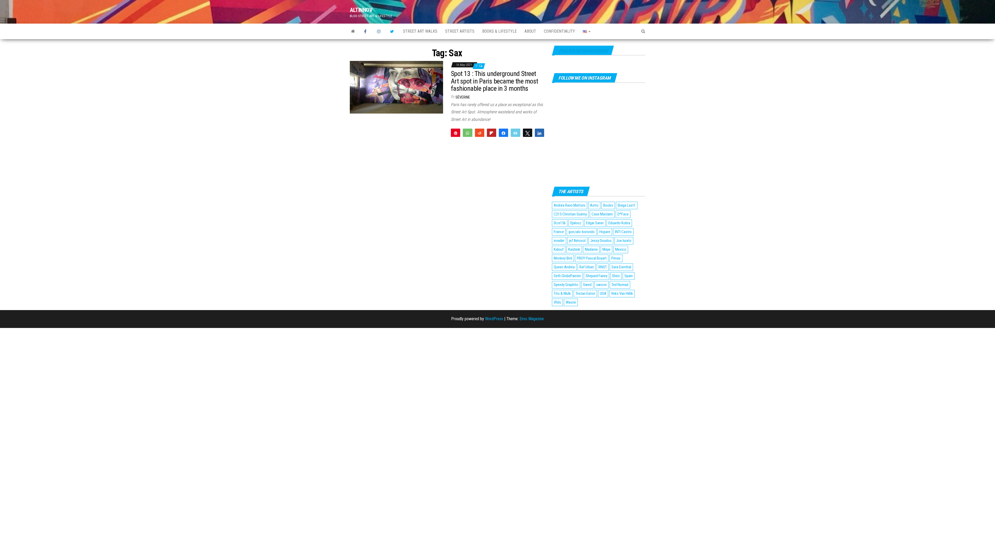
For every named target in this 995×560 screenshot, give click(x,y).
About (530, 31)
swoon (601, 284)
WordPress (494, 318)
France (559, 231)
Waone (571, 302)
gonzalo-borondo (581, 231)
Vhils (557, 302)
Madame (591, 249)
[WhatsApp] (467, 133)
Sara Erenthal (621, 267)
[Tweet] (527, 133)
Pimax (616, 258)
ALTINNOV (361, 10)
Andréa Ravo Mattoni (569, 205)
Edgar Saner (595, 223)
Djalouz (575, 223)
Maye (606, 249)
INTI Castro (623, 231)
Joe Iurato (623, 240)
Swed (587, 284)
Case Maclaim (602, 214)
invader (559, 240)
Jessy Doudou (601, 240)
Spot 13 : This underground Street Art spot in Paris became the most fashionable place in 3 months (494, 81)
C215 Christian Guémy (570, 214)
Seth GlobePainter (567, 276)
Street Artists (459, 31)
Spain (628, 276)
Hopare (604, 231)
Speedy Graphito (566, 284)
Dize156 (560, 223)
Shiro (616, 276)
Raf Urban (586, 267)
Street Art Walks (420, 31)
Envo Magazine (532, 318)
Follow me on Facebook (582, 50)
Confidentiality (559, 31)
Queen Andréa (564, 267)
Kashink (574, 249)
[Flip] (491, 133)
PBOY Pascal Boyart (592, 258)
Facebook (366, 31)
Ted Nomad (620, 284)
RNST (603, 267)
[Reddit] (479, 133)
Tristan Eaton (585, 293)
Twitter (392, 31)
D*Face (623, 214)
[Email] (515, 133)
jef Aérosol (577, 240)
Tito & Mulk (562, 293)
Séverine (463, 97)
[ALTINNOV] (353, 31)
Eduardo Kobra (619, 223)
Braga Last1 (627, 205)
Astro (594, 205)
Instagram (379, 31)
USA (603, 293)
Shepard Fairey (596, 276)
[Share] (503, 133)
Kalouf (559, 249)
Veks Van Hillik (622, 293)
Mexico (620, 249)
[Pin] (455, 133)
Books (608, 205)
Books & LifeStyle (499, 31)
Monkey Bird (563, 258)
